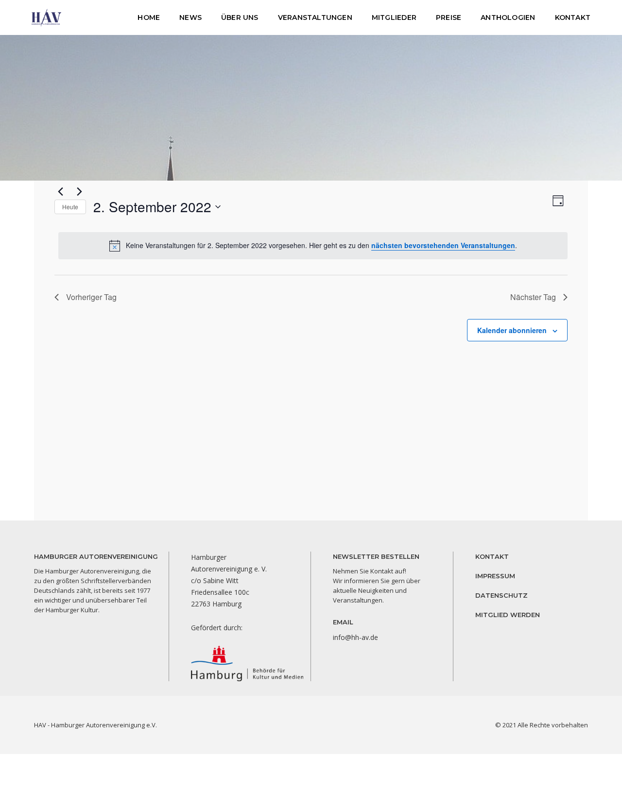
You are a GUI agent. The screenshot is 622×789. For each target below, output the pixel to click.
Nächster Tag (533, 296)
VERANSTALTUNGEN (315, 17)
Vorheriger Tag (91, 296)
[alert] (313, 245)
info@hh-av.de (355, 637)
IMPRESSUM (495, 576)
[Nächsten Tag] (79, 191)
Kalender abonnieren (512, 330)
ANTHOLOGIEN (508, 17)
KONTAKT (572, 17)
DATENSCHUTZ (501, 595)
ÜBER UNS (240, 17)
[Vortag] (60, 191)
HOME (149, 17)
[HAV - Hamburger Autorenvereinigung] (46, 16)
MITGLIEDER (394, 17)
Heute (70, 206)
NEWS (190, 17)
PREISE (448, 17)
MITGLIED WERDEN (507, 615)
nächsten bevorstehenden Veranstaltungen (443, 245)
